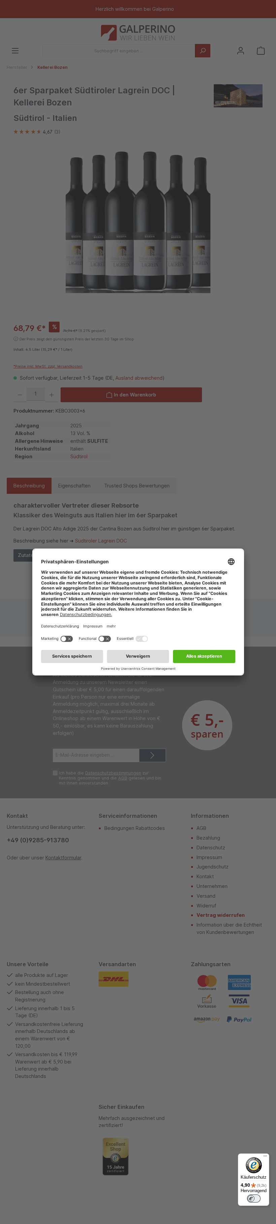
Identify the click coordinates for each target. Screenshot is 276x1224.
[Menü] (265, 1158)
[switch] (254, 1198)
